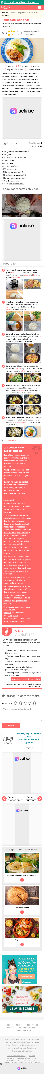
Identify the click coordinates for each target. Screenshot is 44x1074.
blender (9, 309)
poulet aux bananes (12, 535)
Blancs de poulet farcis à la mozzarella (22, 875)
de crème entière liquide (18, 151)
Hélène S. (12, 440)
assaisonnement (20, 422)
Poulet (4, 85)
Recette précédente (15, 799)
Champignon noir (27, 79)
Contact (32, 1056)
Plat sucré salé (29, 91)
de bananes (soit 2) (17, 184)
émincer (16, 277)
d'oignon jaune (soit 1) (16, 175)
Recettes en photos (18, 12)
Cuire (24, 371)
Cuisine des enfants (33, 88)
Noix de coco (20, 82)
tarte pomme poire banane (16, 532)
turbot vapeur (15, 595)
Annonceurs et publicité (16, 1056)
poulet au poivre (18, 565)
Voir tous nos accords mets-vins (25, 679)
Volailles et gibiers (8, 76)
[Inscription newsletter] (22, 999)
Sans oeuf (12, 94)
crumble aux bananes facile (16, 530)
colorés (19, 368)
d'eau (10, 154)
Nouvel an (33, 73)
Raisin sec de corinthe (15, 85)
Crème (22, 88)
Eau (3, 82)
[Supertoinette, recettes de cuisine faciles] (5, 7)
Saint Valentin (24, 73)
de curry (9, 163)
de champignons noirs (16, 178)
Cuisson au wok (12, 73)
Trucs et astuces (23, 1030)
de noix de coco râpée (16, 157)
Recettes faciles (15, 1025)
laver (35, 275)
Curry (37, 79)
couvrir (18, 272)
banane (7, 512)
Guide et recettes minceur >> (21, 2)
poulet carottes (10, 568)
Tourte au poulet (22, 908)
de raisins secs (14, 181)
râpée (8, 307)
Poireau (35, 82)
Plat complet (14, 88)
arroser (21, 390)
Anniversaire (6, 91)
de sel (11, 160)
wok (39, 336)
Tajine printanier (22, 940)
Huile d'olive (10, 82)
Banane (17, 79)
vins (11, 482)
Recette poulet (17, 91)
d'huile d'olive (13, 166)
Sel (12, 79)
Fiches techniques (26, 1027)
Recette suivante (31, 799)
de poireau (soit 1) (15, 172)
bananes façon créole (13, 544)
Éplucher (27, 275)
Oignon (28, 82)
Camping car (30, 85)
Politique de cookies (22, 1062)
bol (12, 272)
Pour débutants (22, 76)
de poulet (13, 169)
